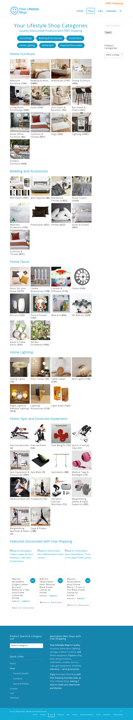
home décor (65, 648)
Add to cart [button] (18, 608)
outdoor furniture (67, 651)
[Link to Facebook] (121, 711)
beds (52, 658)
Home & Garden (21, 673)
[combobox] (114, 55)
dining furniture (63, 658)
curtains (66, 662)
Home (13, 663)
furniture (54, 648)
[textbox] (114, 55)
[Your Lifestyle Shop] (25, 11)
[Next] (88, 574)
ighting (76, 648)
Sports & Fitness (21, 683)
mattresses (55, 662)
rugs (52, 665)
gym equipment (63, 665)
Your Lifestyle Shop (59, 681)
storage (54, 651)
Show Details (29, 608)
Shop (12, 668)
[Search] (120, 11)
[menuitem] (80, 11)
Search (108, 32)
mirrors (74, 662)
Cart (12, 693)
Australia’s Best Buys (66, 674)
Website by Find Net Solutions (36, 711)
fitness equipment (58, 655)
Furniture (17, 678)
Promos (14, 688)
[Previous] (14, 574)
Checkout (14, 697)
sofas (79, 655)
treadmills (76, 665)
